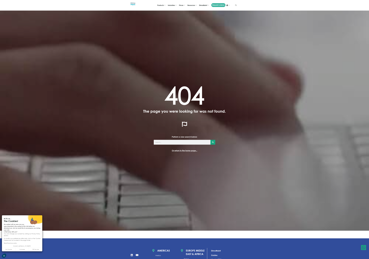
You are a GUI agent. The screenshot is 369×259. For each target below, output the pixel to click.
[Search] (212, 142)
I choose (22, 249)
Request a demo (218, 5)
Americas (163, 250)
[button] (4, 255)
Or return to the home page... (184, 150)
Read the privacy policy (10, 243)
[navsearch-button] (235, 5)
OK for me (35, 249)
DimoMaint (216, 251)
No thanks (8, 249)
